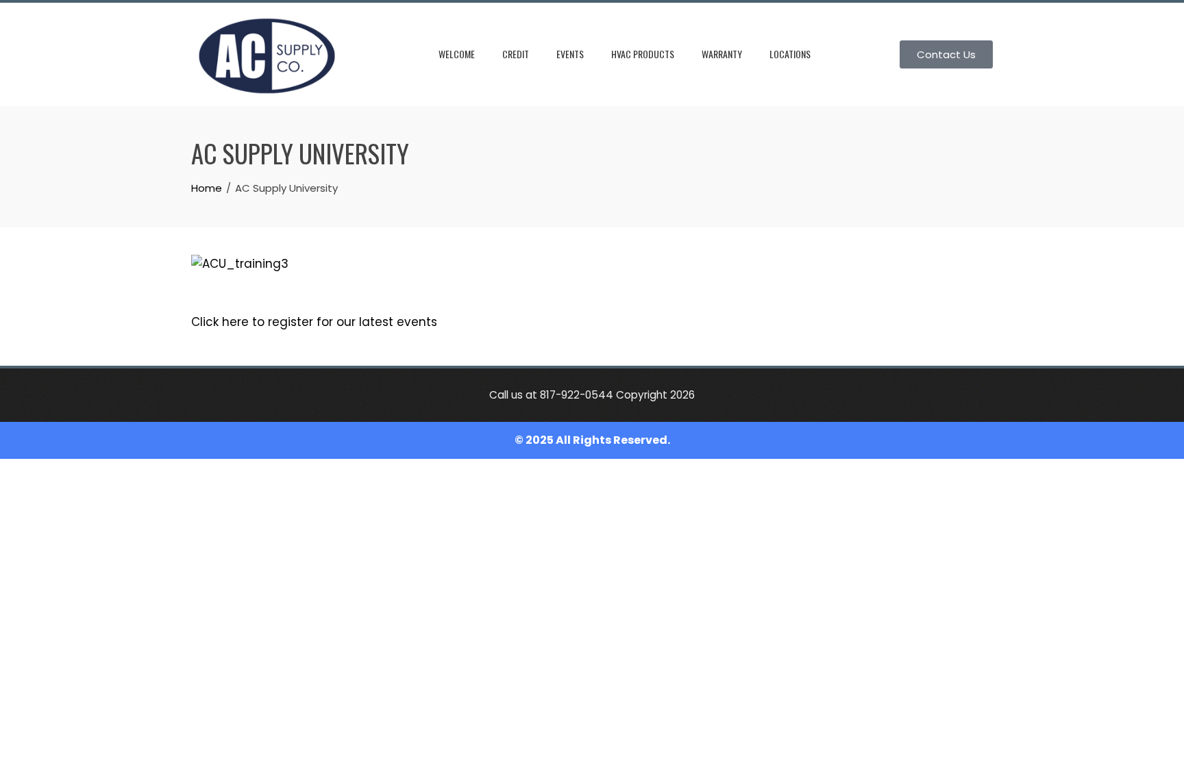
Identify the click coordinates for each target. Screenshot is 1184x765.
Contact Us (946, 54)
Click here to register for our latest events (314, 322)
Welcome (457, 54)
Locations (790, 54)
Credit (515, 54)
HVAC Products (642, 54)
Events (570, 54)
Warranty (722, 54)
